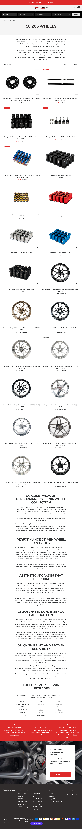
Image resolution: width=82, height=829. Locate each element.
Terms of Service (38, 812)
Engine (41, 701)
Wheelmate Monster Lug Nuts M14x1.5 (21, 289)
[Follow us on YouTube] (76, 794)
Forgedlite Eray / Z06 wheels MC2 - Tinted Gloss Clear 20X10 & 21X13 (60, 444)
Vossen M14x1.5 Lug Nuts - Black (60, 175)
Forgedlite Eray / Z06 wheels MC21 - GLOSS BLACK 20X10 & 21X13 (21, 406)
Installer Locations (39, 799)
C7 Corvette (22, 804)
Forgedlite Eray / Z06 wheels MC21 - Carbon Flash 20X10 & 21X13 (60, 328)
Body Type (54, 11)
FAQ (34, 796)
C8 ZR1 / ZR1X (22, 801)
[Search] (7, 7)
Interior (41, 713)
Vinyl (59, 710)
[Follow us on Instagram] (72, 794)
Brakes (22, 712)
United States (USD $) (6, 820)
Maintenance (41, 715)
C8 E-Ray (21, 796)
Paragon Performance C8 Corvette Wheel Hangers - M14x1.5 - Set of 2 (60, 99)
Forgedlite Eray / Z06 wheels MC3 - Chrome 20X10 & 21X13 (60, 406)
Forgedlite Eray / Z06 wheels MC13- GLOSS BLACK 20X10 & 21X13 (60, 290)
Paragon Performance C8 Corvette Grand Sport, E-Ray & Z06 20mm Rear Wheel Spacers (21, 99)
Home (5, 20)
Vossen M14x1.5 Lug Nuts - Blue (60, 252)
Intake (41, 710)
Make (19, 11)
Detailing (23, 715)
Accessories (23, 709)
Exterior (41, 707)
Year (3, 11)
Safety (59, 701)
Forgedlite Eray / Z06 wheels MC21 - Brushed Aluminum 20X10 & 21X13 (22, 367)
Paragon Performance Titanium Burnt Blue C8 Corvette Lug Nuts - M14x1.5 (22, 176)
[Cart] (78, 7)
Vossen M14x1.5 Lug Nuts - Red (60, 214)
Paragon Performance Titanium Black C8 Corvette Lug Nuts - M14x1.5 (21, 138)
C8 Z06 (22, 701)
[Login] (74, 7)
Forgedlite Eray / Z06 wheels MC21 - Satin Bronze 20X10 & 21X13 (21, 328)
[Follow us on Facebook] (68, 794)
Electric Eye (27, 820)
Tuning (59, 707)
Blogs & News (53, 799)
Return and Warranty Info (37, 805)
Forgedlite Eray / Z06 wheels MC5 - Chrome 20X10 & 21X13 (21, 444)
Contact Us (36, 793)
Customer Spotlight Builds (55, 803)
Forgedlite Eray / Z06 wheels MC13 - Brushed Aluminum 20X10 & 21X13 (22, 483)
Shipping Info (37, 809)
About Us (52, 793)
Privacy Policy (37, 801)
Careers (51, 796)
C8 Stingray (22, 793)
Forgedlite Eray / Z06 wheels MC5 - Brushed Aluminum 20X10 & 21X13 (60, 367)
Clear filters (76, 14)
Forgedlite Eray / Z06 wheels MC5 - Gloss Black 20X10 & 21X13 (60, 483)
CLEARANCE (59, 713)
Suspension (59, 704)
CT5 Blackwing (23, 807)
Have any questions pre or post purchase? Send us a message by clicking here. (14, 733)
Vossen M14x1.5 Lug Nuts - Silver (21, 252)
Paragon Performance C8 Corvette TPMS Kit (60, 137)
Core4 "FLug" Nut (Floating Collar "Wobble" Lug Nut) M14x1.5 (22, 215)
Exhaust (41, 704)
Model (36, 11)
